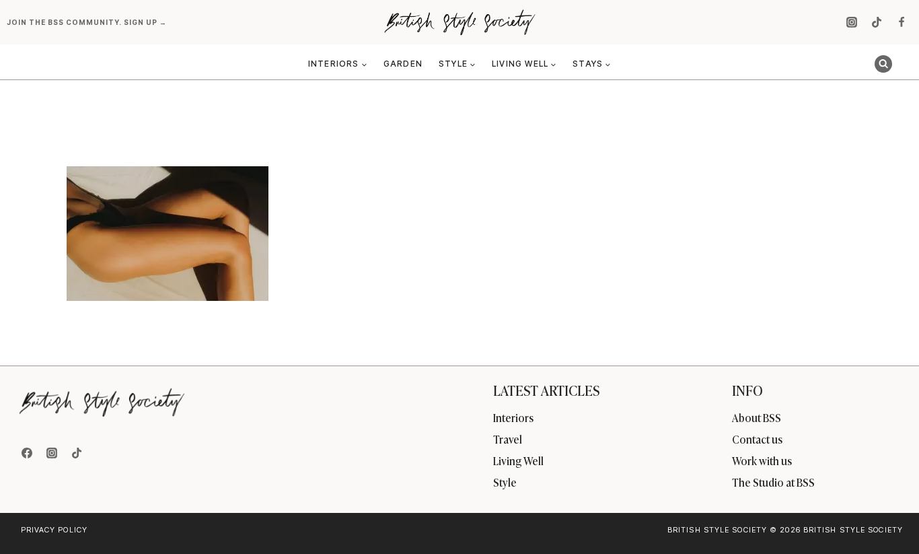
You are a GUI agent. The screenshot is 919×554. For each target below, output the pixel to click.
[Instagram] (851, 22)
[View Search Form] (883, 64)
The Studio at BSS (773, 482)
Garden (402, 64)
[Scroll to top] (886, 514)
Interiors (513, 417)
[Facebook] (901, 22)
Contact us (757, 439)
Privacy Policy (54, 529)
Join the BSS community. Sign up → (88, 22)
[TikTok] (876, 22)
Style (505, 482)
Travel (507, 439)
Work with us (762, 460)
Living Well (518, 460)
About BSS (756, 417)
